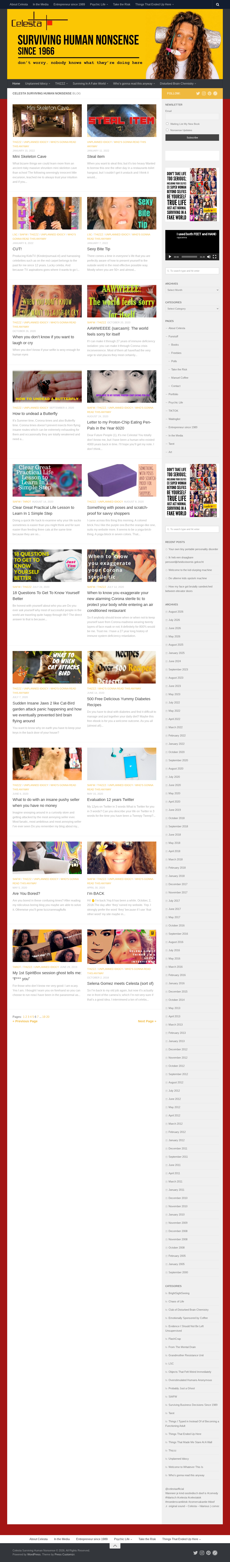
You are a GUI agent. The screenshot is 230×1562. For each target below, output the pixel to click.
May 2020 (174, 793)
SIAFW (23, 234)
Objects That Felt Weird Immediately (190, 1371)
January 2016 (177, 983)
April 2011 (174, 1173)
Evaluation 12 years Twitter (110, 799)
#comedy (212, 1493)
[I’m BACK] (121, 858)
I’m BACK (95, 893)
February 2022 (177, 735)
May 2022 (174, 710)
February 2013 (177, 1032)
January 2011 (176, 1189)
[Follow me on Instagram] (204, 93)
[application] (192, 245)
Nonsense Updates (181, 130)
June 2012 (175, 1098)
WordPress (34, 1554)
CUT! (17, 249)
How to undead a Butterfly (35, 413)
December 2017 (178, 884)
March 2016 (176, 966)
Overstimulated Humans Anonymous (190, 1380)
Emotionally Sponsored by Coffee (188, 1317)
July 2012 (174, 1090)
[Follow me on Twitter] (198, 93)
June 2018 (175, 834)
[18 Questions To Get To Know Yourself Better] (47, 565)
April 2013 (174, 1016)
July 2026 (174, 619)
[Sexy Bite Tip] (121, 213)
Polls (174, 361)
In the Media (41, 4)
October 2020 (177, 752)
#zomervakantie (197, 1501)
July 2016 (174, 950)
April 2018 (174, 851)
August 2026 (176, 611)
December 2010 (178, 1198)
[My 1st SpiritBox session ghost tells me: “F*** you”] (47, 945)
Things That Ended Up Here (153, 4)
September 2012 (178, 1074)
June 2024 (175, 661)
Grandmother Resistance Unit (186, 1355)
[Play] (170, 257)
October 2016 (177, 925)
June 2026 (175, 628)
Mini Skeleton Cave (29, 156)
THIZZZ (60, 83)
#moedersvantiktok (176, 1501)
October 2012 (177, 1065)
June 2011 (175, 1164)
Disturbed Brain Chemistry (177, 83)
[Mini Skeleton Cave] (47, 120)
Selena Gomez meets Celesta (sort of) (120, 983)
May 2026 (174, 636)
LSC (15, 234)
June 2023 (175, 685)
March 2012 (176, 1123)
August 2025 (176, 644)
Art (170, 452)
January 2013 (177, 1041)
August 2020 (176, 768)
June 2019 (175, 809)
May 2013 (174, 1008)
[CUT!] (47, 213)
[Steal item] (121, 120)
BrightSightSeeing (179, 1293)
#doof (211, 1501)
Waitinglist (174, 418)
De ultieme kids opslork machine (188, 578)
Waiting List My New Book (185, 123)
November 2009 (178, 1222)
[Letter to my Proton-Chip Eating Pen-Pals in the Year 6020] (121, 386)
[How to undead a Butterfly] (47, 386)
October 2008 (177, 1247)
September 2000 (178, 1272)
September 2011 (178, 1156)
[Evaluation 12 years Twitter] (121, 764)
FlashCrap (175, 1338)
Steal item (96, 156)
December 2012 (178, 1049)
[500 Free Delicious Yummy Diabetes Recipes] (121, 667)
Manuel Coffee (179, 377)
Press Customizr (64, 1554)
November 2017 (178, 892)
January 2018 (177, 875)
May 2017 (174, 917)
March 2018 (176, 859)
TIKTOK (173, 410)
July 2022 (174, 702)
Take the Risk (121, 4)
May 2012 (174, 1107)
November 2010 (178, 1206)
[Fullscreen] (214, 257)
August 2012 (176, 1082)
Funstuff (173, 336)
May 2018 (174, 842)
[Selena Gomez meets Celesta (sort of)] (121, 946)
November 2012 (178, 1057)
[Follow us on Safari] (215, 93)
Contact (175, 385)
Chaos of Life (176, 1301)
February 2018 (177, 867)
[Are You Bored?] (47, 858)
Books (175, 344)
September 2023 (178, 669)
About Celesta (19, 4)
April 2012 (174, 1115)
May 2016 (174, 958)
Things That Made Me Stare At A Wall (190, 1442)
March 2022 (176, 727)
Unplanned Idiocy (36, 83)
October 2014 (177, 999)
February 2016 (177, 975)
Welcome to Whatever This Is (186, 1466)
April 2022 (174, 718)
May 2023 (174, 694)
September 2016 (178, 933)
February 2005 (177, 1255)
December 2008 (178, 1231)
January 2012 (177, 1140)
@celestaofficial (174, 1488)
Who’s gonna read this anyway (132, 83)
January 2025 (177, 652)
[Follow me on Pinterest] (209, 93)
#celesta (182, 1497)
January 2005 (177, 1264)
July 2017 (174, 900)
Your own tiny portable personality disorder (193, 549)
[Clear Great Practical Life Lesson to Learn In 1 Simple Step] (47, 480)
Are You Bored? (26, 893)
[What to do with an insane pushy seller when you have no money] (47, 764)
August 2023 (176, 677)
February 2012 (177, 1131)
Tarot (27, 501)
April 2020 (174, 801)
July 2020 (174, 776)
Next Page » (147, 1021)
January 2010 (177, 1214)
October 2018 (177, 818)
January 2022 (177, 743)
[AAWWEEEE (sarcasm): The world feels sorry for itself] (121, 301)
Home (16, 83)
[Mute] (209, 257)
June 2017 (175, 908)
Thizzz (17, 142)
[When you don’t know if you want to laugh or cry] (47, 301)
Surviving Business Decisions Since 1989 (193, 1404)
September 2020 (178, 760)
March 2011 (175, 1181)
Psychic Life (97, 4)
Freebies (176, 352)
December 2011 (178, 1148)
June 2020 (175, 785)
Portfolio (173, 394)
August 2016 (176, 941)
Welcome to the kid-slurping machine (190, 569)
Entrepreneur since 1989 (69, 4)
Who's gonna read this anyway (119, 688)
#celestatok (194, 1497)
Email (168, 111)
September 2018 (178, 826)
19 (44, 1016)
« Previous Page (25, 1021)
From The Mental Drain (182, 1347)
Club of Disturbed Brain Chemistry (189, 1309)
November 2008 (178, 1239)
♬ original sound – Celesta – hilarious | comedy (193, 1506)
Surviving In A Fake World (89, 83)
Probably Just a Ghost (182, 1388)
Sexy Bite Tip (98, 249)
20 (47, 1016)
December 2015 (178, 991)
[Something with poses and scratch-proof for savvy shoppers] (121, 480)
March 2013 (176, 1024)
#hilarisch (170, 1497)
